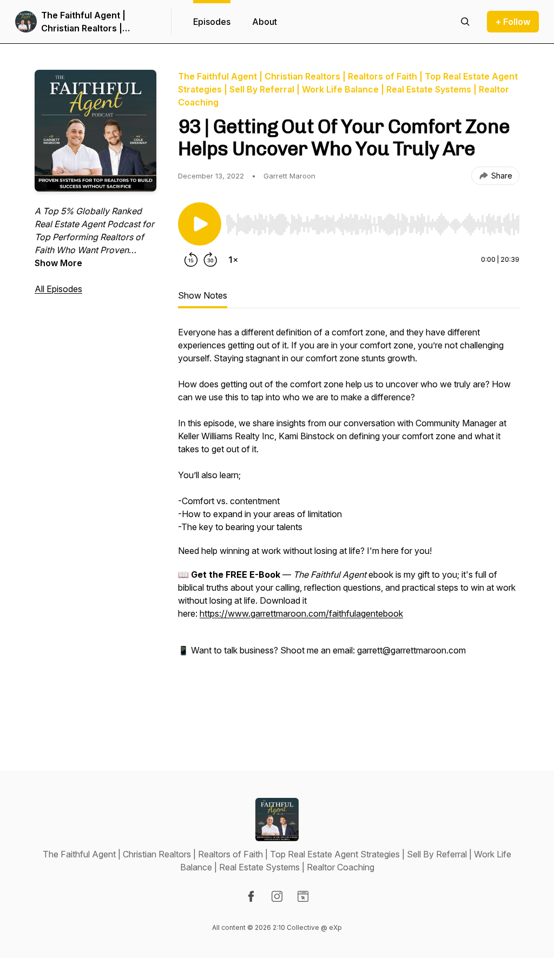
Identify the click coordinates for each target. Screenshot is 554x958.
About (264, 21)
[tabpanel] (348, 527)
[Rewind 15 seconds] (191, 259)
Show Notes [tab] (202, 295)
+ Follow (513, 21)
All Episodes (58, 288)
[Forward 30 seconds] (210, 259)
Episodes (211, 21)
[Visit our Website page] (303, 896)
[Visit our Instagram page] (277, 896)
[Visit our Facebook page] (251, 896)
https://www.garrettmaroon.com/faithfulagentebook (301, 613)
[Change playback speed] (233, 259)
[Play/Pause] (199, 224)
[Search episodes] (465, 21)
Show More (58, 262)
